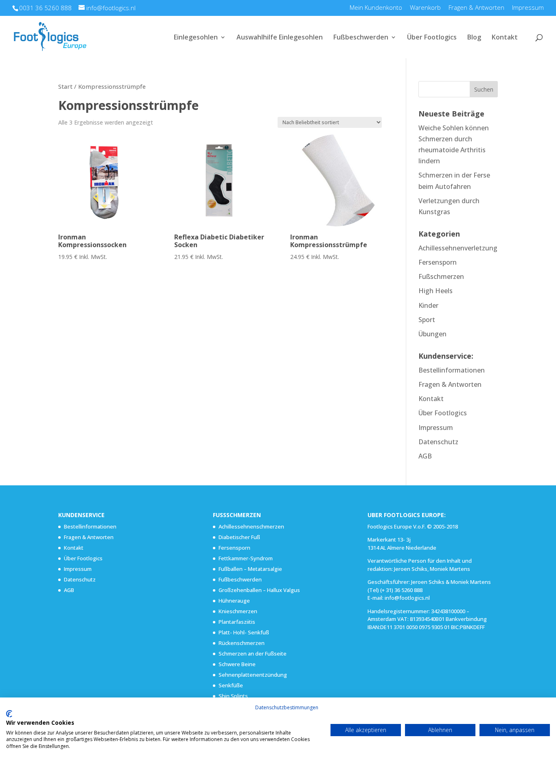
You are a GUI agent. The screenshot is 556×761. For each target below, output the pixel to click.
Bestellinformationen (451, 370)
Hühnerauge (234, 600)
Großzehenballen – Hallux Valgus (259, 590)
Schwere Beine (237, 664)
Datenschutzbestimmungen (286, 707)
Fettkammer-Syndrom (246, 558)
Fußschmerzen (441, 276)
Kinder (428, 305)
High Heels (435, 290)
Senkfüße (231, 685)
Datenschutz (438, 441)
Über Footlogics (432, 38)
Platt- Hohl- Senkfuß (244, 632)
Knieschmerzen (238, 611)
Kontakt (505, 38)
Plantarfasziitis (237, 621)
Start (65, 86)
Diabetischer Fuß (239, 537)
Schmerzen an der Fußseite (253, 653)
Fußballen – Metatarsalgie (250, 568)
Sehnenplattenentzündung (253, 674)
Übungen (432, 333)
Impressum (528, 7)
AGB (425, 456)
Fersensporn (437, 262)
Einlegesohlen (196, 38)
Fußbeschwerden (360, 38)
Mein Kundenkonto (376, 7)
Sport (426, 319)
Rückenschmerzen (242, 643)
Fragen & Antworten (476, 7)
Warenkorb (425, 7)
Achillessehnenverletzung (457, 247)
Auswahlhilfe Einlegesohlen (279, 38)
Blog (474, 38)
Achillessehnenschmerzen (251, 526)
